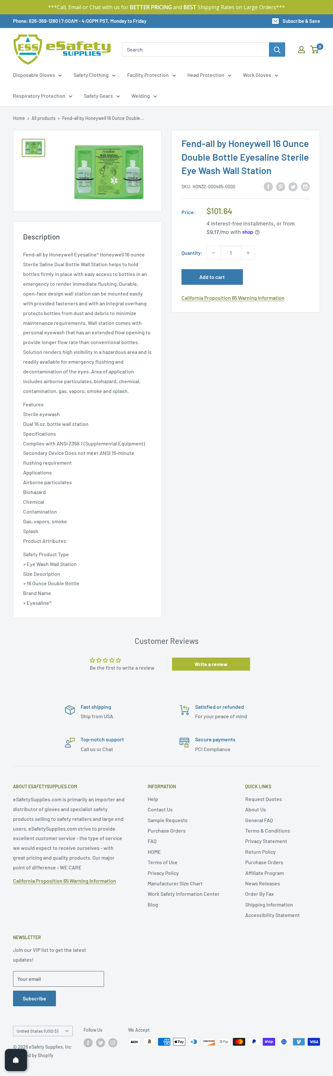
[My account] (301, 49)
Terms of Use (163, 862)
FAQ (152, 841)
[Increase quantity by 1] (248, 253)
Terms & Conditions (267, 830)
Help (153, 799)
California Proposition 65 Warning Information (233, 298)
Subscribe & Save (301, 21)
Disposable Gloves (34, 75)
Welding (140, 96)
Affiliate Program (264, 873)
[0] (315, 49)
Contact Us (160, 809)
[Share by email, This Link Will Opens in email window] (305, 186)
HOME (154, 852)
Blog (153, 904)
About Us (255, 809)
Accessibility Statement (272, 915)
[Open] (16, 1060)
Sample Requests (168, 820)
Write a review (211, 664)
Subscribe (34, 998)
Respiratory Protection (39, 96)
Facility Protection (148, 75)
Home (19, 118)
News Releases (262, 883)
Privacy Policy (163, 873)
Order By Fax (259, 894)
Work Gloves (257, 75)
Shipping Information (269, 904)
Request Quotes (263, 799)
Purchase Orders (167, 830)
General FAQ (259, 820)
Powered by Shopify (33, 1055)
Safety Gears (98, 96)
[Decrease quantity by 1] (213, 253)
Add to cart (212, 277)
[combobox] (195, 49)
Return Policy (260, 852)
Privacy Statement (266, 841)
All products (44, 118)
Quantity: (192, 253)
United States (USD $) (37, 1031)
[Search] (277, 49)
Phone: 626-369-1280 (35, 21)
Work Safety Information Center (184, 894)
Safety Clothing (91, 75)
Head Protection (205, 75)
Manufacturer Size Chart (175, 883)
